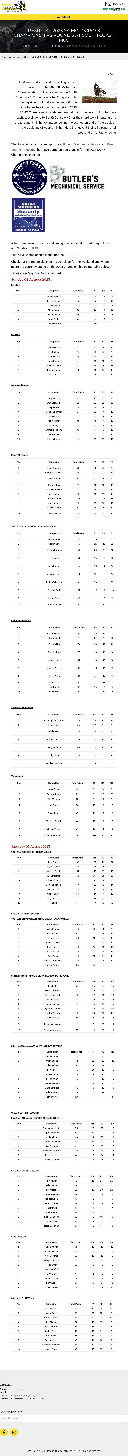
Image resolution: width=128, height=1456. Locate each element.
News (79, 46)
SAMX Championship (94, 46)
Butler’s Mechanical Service (81, 144)
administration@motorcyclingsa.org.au (19, 1395)
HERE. (35, 248)
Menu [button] (66, 17)
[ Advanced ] (119, 4)
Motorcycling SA (33, 6)
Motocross (68, 46)
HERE (107, 243)
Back (112, 74)
